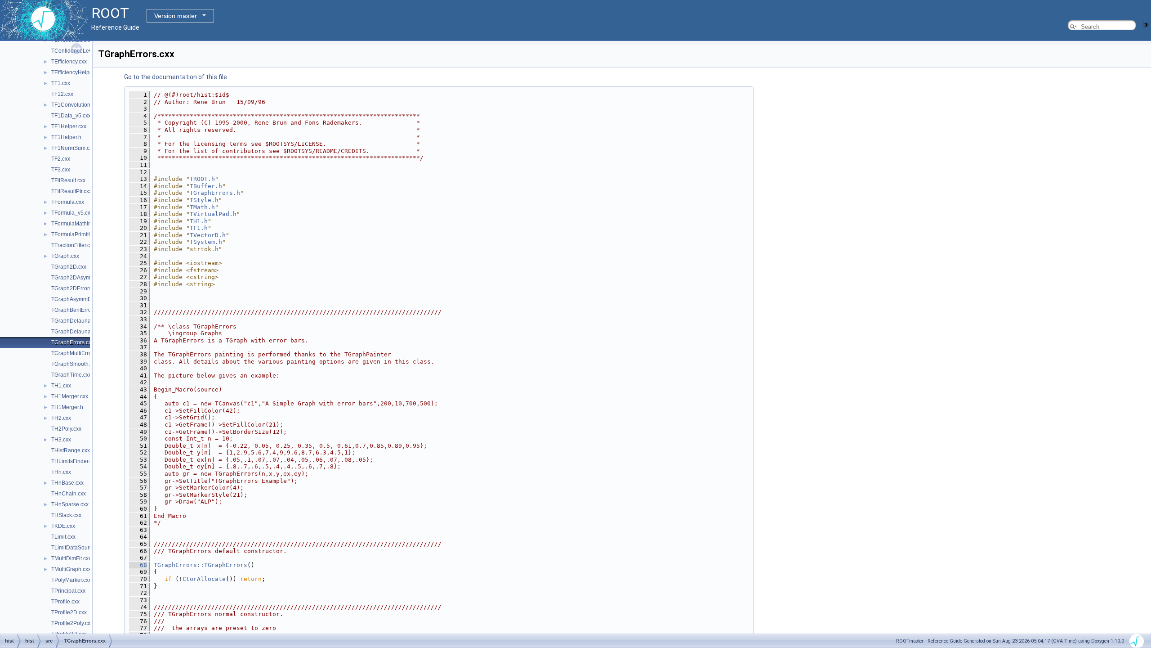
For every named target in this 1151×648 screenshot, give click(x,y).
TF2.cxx (60, 159)
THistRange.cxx (70, 450)
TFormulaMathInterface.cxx (84, 223)
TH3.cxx (61, 439)
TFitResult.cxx (68, 180)
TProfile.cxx (65, 601)
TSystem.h (206, 241)
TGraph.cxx (65, 256)
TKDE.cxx (63, 526)
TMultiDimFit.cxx (71, 558)
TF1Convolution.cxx (75, 105)
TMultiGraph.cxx (71, 569)
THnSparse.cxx (70, 504)
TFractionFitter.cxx (73, 245)
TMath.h (202, 207)
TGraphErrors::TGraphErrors (200, 565)
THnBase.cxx (67, 483)
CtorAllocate (204, 579)
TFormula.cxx (67, 202)
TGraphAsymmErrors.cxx (81, 299)
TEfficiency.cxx (69, 61)
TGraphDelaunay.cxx (77, 321)
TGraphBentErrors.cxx (78, 310)
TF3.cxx (60, 169)
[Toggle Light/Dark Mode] (1145, 24)
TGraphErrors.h (215, 192)
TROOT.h (202, 179)
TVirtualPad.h (213, 214)
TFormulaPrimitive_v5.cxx (82, 234)
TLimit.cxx (63, 537)
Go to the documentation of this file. (176, 77)
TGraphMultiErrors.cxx (78, 353)
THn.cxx (61, 472)
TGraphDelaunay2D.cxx (80, 331)
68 (138, 565)
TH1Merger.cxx (69, 396)
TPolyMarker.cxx (71, 580)
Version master (175, 15)
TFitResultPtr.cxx (71, 191)
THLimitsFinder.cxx (74, 461)
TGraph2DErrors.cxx (76, 288)
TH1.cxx (61, 385)
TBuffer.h (206, 186)
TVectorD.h (208, 235)
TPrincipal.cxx (68, 591)
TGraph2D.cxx (68, 267)
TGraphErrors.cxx (72, 342)
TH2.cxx (61, 418)
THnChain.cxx (68, 493)
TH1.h (199, 221)
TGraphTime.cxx (71, 375)
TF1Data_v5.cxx (71, 115)
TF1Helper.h (66, 137)
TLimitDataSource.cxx (78, 547)
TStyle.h (204, 200)
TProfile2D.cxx (69, 612)
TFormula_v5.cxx (72, 213)
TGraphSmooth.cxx (74, 364)
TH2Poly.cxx (66, 429)
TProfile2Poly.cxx (72, 623)
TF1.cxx (60, 83)
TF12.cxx (62, 94)
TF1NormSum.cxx (73, 148)
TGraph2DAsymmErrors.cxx (85, 277)
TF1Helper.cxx (68, 126)
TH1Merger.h (67, 407)
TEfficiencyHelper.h (74, 72)
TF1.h (199, 228)
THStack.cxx (66, 515)
